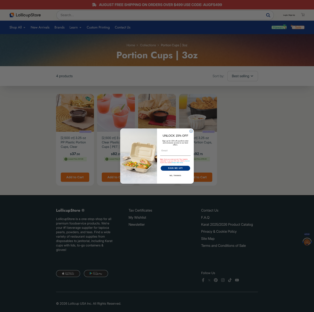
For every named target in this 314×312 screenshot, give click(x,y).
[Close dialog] (191, 131)
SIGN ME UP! (175, 168)
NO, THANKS (175, 175)
